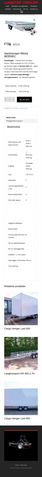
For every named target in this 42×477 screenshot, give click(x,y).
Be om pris (24, 99)
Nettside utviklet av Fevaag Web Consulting (21, 468)
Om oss (25, 9)
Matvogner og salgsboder (19, 6)
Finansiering (17, 9)
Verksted (8, 9)
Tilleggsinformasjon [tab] (14, 121)
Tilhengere (33, 6)
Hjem (7, 6)
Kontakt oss (34, 9)
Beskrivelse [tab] (11, 117)
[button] (34, 20)
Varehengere (17, 15)
